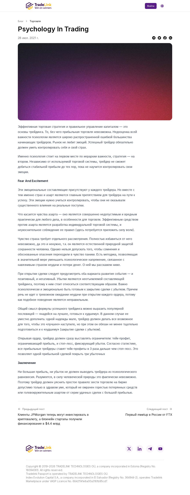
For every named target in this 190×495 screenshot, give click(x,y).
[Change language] (162, 6)
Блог (20, 21)
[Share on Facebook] (165, 38)
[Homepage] (38, 6)
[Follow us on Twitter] (129, 448)
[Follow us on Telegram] (150, 448)
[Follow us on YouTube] (160, 448)
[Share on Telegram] (153, 38)
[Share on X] (159, 38)
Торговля (35, 21)
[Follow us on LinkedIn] (139, 448)
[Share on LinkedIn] (170, 38)
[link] (35, 21)
